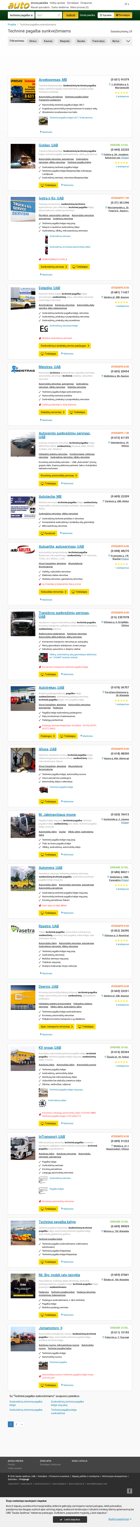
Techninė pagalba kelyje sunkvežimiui (64, 1411)
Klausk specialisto (40, 7)
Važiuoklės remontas (52, 591)
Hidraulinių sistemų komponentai (55, 1003)
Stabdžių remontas (76, 387)
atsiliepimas (122, 306)
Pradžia (11, 1464)
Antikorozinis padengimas (52, 633)
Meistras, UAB (50, 367)
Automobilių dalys (48, 831)
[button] (128, 42)
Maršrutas (47, 132)
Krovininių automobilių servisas (57, 475)
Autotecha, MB (50, 496)
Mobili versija (79, 1461)
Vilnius (33, 41)
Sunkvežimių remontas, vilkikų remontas (70, 457)
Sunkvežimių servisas (60, 236)
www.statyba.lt (59, 1484)
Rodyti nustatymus (119, 1519)
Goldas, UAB (48, 145)
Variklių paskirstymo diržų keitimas (59, 404)
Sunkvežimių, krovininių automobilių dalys (70, 247)
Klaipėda (65, 41)
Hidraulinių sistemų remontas (53, 454)
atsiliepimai (122, 96)
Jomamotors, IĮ (50, 1328)
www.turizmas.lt (42, 1484)
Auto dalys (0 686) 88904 (54, 905)
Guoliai (62, 831)
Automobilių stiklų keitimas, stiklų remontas (60, 637)
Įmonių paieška (39, 3)
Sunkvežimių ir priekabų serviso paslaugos (63, 345)
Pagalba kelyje (57, 1189)
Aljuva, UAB (48, 749)
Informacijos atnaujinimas (114, 1476)
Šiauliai (81, 41)
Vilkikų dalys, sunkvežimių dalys (66, 1006)
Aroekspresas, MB (53, 80)
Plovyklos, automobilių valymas (54, 215)
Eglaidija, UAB (49, 288)
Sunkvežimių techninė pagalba (26, 1409)
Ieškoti (70, 15)
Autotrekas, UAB (51, 687)
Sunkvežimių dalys (57, 1100)
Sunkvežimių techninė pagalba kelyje (26, 1403)
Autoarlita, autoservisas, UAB (61, 546)
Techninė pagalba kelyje (76, 97)
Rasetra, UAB (49, 926)
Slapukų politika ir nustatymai (85, 1476)
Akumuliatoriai (75, 563)
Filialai (125, 157)
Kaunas (48, 41)
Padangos (58, 707)
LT (126, 4)
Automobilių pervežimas (51, 97)
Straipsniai (86, 3)
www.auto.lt (26, 1484)
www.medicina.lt (76, 1484)
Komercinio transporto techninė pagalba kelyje (65, 667)
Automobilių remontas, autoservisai (56, 159)
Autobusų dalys (46, 1064)
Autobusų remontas (65, 305)
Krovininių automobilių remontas (58, 1201)
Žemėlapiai (73, 3)
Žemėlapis (124, 15)
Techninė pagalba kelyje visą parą (66, 1089)
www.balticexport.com (97, 1484)
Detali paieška (87, 15)
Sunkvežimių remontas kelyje (64, 325)
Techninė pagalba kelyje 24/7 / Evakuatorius (71, 117)
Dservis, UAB (48, 986)
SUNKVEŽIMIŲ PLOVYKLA (54, 259)
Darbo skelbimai (60, 7)
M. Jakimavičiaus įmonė (57, 815)
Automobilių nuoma (86, 1064)
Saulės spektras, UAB (25, 1476)
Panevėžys (99, 41)
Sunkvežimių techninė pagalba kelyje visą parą (67, 1403)
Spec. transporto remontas (55, 1026)
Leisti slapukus (72, 1519)
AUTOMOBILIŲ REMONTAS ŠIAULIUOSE (61, 584)
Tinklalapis (50, 185)
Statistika (12, 1479)
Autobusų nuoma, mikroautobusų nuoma (59, 1345)
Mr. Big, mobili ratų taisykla (59, 1275)
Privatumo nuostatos (59, 1476)
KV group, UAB (50, 1048)
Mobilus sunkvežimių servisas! (57, 338)
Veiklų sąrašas (57, 3)
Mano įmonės (80, 7)
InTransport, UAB (52, 1137)
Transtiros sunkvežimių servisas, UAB (64, 615)
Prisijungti (24, 1479)
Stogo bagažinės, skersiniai (52, 563)
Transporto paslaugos (50, 100)
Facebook (50, 533)
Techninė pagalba (58, 1362)
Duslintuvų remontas (63, 218)
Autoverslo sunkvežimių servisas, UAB (64, 435)
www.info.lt (13, 1484)
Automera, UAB (50, 868)
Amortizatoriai (46, 305)
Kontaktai (42, 1476)
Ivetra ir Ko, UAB (51, 198)
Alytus (116, 41)
